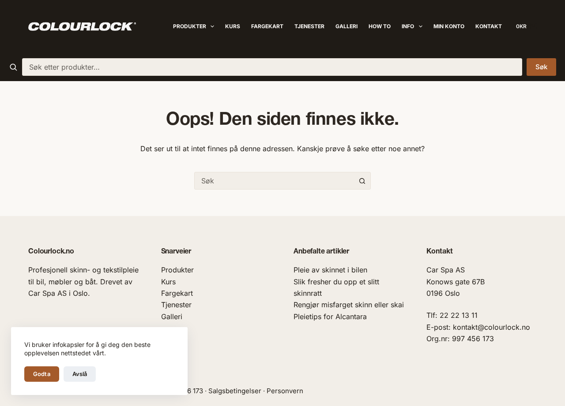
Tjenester (309, 26)
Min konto (448, 26)
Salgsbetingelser (234, 391)
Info (408, 26)
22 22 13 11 (459, 315)
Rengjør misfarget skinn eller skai (349, 304)
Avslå (79, 373)
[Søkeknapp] (362, 180)
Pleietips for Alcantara (330, 316)
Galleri (346, 26)
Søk (541, 67)
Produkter (189, 26)
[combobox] (272, 67)
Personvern (285, 391)
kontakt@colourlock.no (491, 327)
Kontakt (488, 26)
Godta (41, 373)
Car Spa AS (445, 269)
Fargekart (267, 26)
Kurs (232, 26)
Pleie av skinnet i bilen (330, 269)
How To (380, 26)
